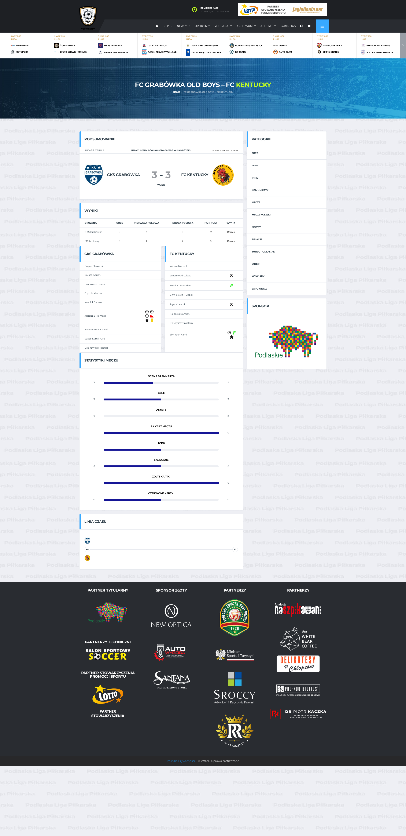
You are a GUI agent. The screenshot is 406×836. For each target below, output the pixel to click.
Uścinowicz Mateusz (96, 347)
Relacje (257, 239)
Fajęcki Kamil (177, 304)
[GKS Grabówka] (94, 175)
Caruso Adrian (92, 274)
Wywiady (258, 276)
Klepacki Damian (179, 313)
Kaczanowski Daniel (96, 329)
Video (255, 263)
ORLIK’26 (201, 26)
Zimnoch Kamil (179, 334)
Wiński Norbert (178, 266)
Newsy (182, 26)
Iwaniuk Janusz (93, 302)
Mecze (256, 202)
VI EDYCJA (221, 26)
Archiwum (244, 26)
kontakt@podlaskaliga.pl (214, 11)
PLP (166, 26)
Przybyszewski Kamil (182, 322)
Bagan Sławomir (94, 266)
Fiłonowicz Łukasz (95, 284)
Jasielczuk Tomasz (95, 315)
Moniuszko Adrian (180, 285)
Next (403, 45)
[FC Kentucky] (223, 175)
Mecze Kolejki (261, 214)
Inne (255, 165)
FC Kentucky (92, 241)
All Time (266, 26)
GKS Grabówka (93, 231)
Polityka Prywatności (181, 761)
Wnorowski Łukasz (180, 275)
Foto (255, 153)
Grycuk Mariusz (93, 293)
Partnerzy (288, 26)
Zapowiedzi (259, 288)
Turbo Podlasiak (263, 251)
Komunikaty (260, 190)
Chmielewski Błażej (181, 294)
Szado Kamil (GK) (95, 338)
